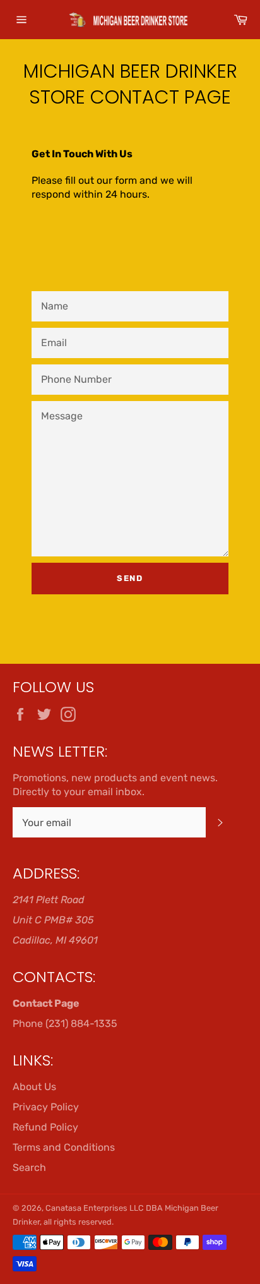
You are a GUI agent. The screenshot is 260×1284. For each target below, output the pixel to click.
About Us (34, 1087)
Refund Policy (45, 1127)
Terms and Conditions (64, 1147)
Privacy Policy (46, 1107)
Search (29, 1167)
